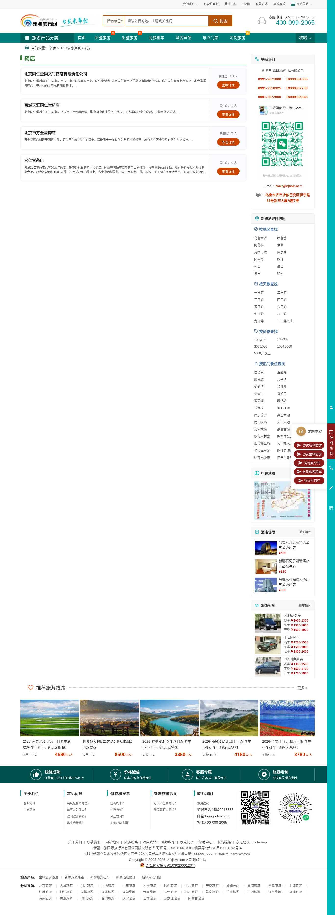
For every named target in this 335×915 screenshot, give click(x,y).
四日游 (282, 299)
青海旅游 (253, 885)
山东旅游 (128, 885)
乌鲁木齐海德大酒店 (294, 579)
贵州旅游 (170, 892)
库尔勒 (282, 252)
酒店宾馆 (183, 38)
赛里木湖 (283, 415)
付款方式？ (117, 810)
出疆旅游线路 (48, 877)
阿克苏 (259, 259)
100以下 (260, 340)
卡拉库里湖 (262, 450)
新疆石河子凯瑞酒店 (294, 561)
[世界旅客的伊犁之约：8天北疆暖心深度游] (107, 718)
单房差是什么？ (77, 810)
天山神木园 (285, 443)
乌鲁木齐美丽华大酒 (294, 542)
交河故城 (260, 429)
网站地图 (112, 842)
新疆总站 (233, 885)
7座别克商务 (293, 659)
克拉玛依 (260, 252)
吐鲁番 (282, 238)
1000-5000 (284, 346)
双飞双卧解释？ (77, 816)
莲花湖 (259, 401)
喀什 (280, 259)
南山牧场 (260, 422)
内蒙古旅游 (196, 898)
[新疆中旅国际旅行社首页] (59, 20)
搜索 (224, 21)
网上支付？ (117, 816)
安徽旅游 (87, 892)
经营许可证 (211, 4)
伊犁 (280, 245)
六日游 (282, 307)
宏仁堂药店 (34, 160)
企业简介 (29, 803)
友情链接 (224, 842)
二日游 (282, 292)
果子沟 (282, 379)
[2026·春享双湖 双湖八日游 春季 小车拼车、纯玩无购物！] (167, 718)
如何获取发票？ (120, 823)
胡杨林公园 (285, 436)
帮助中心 (230, 4)
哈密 (280, 273)
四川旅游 (191, 892)
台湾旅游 (108, 898)
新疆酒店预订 (125, 877)
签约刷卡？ (117, 803)
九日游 (259, 321)
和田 (257, 266)
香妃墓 (282, 394)
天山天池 (283, 422)
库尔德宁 (260, 415)
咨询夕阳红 (312, 480)
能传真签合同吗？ (165, 810)
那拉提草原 (262, 443)
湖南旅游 (128, 892)
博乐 (257, 273)
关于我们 (75, 842)
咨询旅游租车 (312, 472)
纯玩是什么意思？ (78, 803)
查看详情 (228, 85)
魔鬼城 (259, 379)
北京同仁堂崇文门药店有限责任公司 (55, 74)
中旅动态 (29, 810)
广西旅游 (253, 892)
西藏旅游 (274, 885)
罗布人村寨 (262, 436)
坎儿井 (282, 386)
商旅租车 (156, 38)
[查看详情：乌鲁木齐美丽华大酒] (265, 548)
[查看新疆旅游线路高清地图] (282, 500)
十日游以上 (285, 321)
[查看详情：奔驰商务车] (267, 623)
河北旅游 (87, 885)
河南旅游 (149, 885)
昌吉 (280, 266)
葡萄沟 (259, 386)
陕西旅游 (170, 885)
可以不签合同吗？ (165, 803)
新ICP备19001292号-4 (224, 848)
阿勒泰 (259, 245)
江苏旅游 (45, 892)
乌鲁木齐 (260, 238)
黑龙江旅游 (172, 898)
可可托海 (283, 408)
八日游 (282, 314)
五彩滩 (282, 372)
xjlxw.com (177, 860)
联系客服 (279, 4)
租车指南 (305, 605)
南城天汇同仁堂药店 (42, 105)
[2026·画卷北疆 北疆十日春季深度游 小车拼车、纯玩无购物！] (47, 718)
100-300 (282, 339)
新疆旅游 (102, 38)
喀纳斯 (282, 401)
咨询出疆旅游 (312, 454)
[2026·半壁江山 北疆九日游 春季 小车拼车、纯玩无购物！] (287, 718)
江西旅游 (274, 892)
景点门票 (210, 38)
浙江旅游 (66, 892)
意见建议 (203, 803)
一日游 (259, 292)
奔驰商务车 (292, 615)
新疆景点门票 (151, 877)
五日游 (259, 307)
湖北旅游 (108, 892)
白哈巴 (259, 372)
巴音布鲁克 (285, 457)
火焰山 (259, 394)
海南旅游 (45, 898)
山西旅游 (108, 885)
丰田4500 (291, 637)
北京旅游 (45, 885)
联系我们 (94, 842)
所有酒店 (305, 532)
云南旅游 (149, 892)
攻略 (303, 38)
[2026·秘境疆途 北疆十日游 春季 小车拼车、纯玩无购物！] (227, 718)
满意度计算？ (76, 823)
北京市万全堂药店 (40, 133)
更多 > (302, 688)
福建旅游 (295, 892)
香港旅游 (66, 898)
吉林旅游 (149, 898)
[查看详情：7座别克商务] (267, 667)
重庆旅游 (212, 892)
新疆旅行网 (197, 860)
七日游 (259, 314)
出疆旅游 (129, 38)
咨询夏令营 (312, 463)
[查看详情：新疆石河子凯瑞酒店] (265, 566)
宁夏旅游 (212, 885)
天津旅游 (66, 885)
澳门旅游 (87, 898)
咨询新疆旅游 (312, 445)
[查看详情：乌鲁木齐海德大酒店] (265, 585)
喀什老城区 (285, 450)
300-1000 (260, 346)
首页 (82, 38)
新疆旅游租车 (100, 877)
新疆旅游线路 (74, 877)
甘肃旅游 (191, 885)
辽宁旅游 (128, 898)
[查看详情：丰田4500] (267, 645)
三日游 (259, 299)
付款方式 (262, 4)
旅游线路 (131, 842)
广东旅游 (233, 892)
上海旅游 (295, 885)
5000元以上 (262, 353)
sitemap (261, 842)
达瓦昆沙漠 (262, 457)
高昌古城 (283, 429)
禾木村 (259, 408)
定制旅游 (237, 38)
